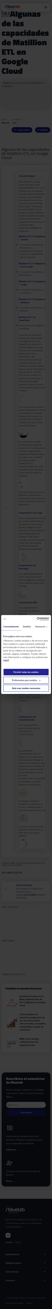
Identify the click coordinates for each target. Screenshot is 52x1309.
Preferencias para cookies (24, 680)
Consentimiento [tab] (11, 626)
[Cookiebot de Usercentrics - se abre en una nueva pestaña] (37, 619)
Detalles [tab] (27, 626)
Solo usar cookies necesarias (26, 688)
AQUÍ (6, 660)
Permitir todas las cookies (26, 672)
